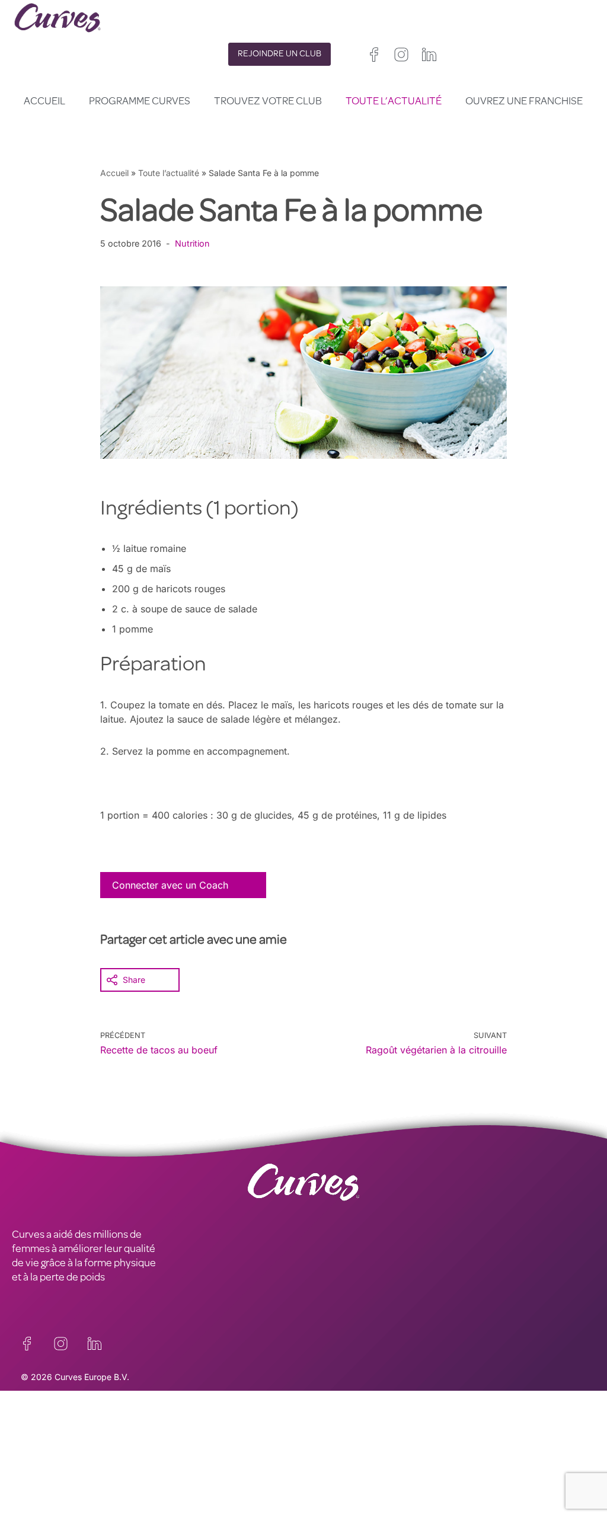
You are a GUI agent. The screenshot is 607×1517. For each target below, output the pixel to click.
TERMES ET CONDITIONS (215, 1455)
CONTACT (34, 1427)
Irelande (380, 1449)
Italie (354, 1478)
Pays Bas (321, 1492)
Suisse (384, 1478)
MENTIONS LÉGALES (59, 1455)
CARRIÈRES (37, 1441)
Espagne (320, 1478)
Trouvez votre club (268, 102)
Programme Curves (139, 102)
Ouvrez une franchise (524, 102)
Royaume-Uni (330, 1449)
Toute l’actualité (394, 102)
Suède (417, 1478)
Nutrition (192, 243)
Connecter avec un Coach (170, 885)
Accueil (44, 102)
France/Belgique (335, 1463)
